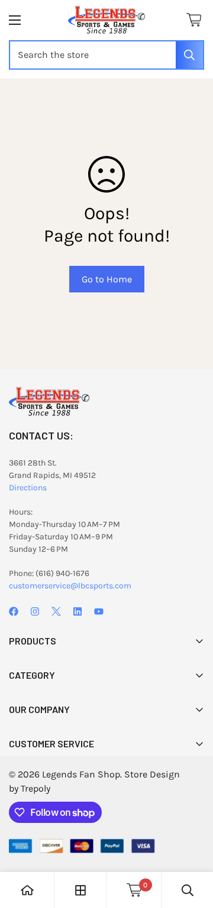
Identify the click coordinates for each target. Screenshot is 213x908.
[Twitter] (56, 611)
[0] (193, 19)
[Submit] (189, 55)
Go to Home (107, 279)
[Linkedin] (77, 611)
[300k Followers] (13, 611)
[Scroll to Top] (192, 845)
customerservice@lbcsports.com (70, 586)
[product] (27, 890)
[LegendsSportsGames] (106, 20)
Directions (28, 488)
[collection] (80, 890)
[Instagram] (35, 611)
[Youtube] (99, 611)
